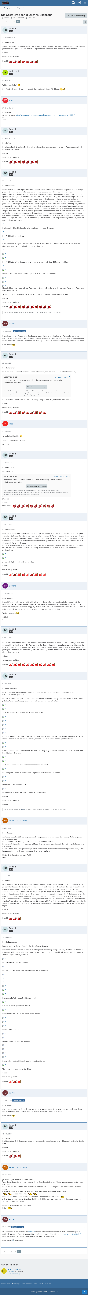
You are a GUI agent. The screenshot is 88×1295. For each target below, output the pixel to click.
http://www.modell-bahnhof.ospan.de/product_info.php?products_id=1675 (44, 115)
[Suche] (73, 3)
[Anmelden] (79, 3)
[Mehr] (84, 37)
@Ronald (31, 1232)
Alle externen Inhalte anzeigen (37, 387)
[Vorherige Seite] (3, 22)
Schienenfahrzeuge (14, 1274)
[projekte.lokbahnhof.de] (5, 3)
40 (18, 22)
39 (14, 22)
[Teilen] (85, 22)
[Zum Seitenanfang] (84, 1292)
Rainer (23, 809)
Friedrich (11, 1272)
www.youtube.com (61, 377)
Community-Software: (44, 1292)
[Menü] (85, 3)
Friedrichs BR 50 (14, 1269)
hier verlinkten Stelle (72, 1234)
